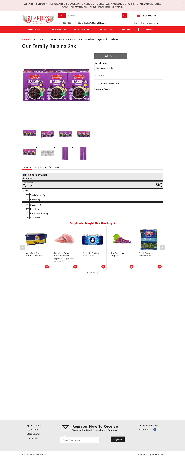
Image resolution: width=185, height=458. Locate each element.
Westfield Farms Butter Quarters (34, 254)
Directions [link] (54, 167)
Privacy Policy (143, 454)
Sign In (137, 23)
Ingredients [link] (40, 167)
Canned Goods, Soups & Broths (65, 39)
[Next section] (162, 247)
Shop (34, 39)
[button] (95, 23)
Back (26, 39)
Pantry (43, 39)
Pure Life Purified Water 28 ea (90, 254)
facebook (143, 429)
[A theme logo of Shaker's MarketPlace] (38, 19)
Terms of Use (157, 454)
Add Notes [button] (99, 75)
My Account (33, 429)
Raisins (114, 39)
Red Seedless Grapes (117, 254)
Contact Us (32, 438)
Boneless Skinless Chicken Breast (62, 254)
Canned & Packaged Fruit (95, 39)
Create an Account (150, 23)
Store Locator (33, 433)
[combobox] (62, 15)
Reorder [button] (66, 22)
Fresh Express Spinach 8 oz (146, 254)
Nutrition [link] (27, 167)
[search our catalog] (124, 15)
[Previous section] (22, 247)
